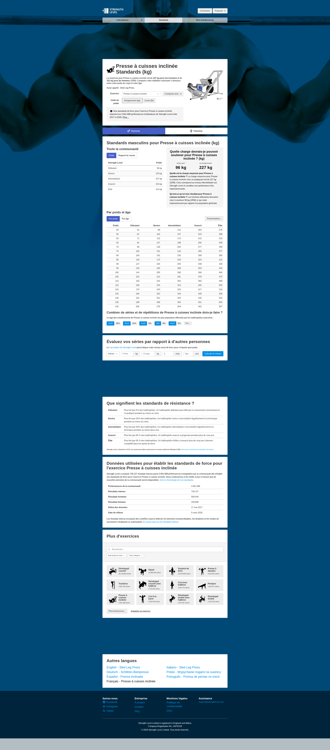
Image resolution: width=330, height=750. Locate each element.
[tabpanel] (135, 176)
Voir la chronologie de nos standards (176, 480)
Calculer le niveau (213, 354)
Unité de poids (115, 101)
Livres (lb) (149, 100)
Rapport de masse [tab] (126, 155)
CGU (169, 710)
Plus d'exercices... (117, 611)
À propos (140, 702)
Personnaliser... (214, 218)
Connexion (205, 11)
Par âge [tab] (125, 218)
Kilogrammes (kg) (132, 100)
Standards (163, 20)
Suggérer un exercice (140, 611)
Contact (139, 706)
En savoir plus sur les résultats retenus (160, 522)
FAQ (137, 711)
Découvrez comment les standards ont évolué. (198, 449)
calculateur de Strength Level (122, 347)
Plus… (126, 117)
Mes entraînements (205, 20)
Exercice (114, 93)
